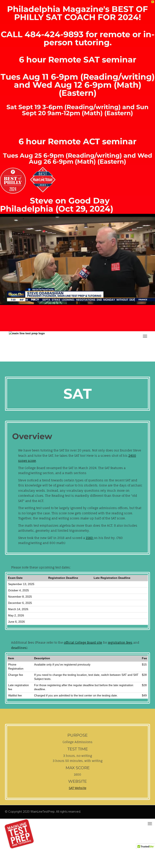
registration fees (120, 642)
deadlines (18, 648)
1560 (90, 538)
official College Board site (83, 642)
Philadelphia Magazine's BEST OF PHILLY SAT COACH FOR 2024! (77, 13)
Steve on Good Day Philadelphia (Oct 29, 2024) (56, 205)
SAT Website (77, 788)
